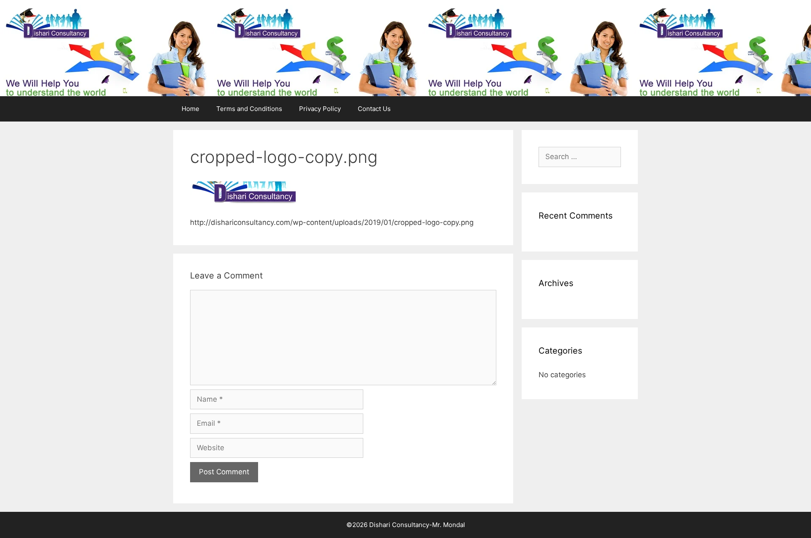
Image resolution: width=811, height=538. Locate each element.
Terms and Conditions (249, 109)
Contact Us (374, 109)
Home (190, 109)
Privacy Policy (320, 109)
